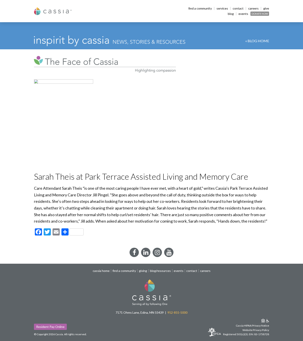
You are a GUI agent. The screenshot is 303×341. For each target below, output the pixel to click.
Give (266, 8)
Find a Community (200, 8)
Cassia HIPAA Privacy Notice (252, 325)
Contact (238, 8)
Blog (231, 13)
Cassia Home (101, 270)
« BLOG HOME (257, 41)
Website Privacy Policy (255, 330)
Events (243, 13)
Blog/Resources (160, 270)
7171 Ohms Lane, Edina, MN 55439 (140, 312)
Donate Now (260, 13)
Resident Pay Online (50, 327)
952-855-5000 (177, 312)
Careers (253, 8)
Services (222, 8)
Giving (143, 270)
